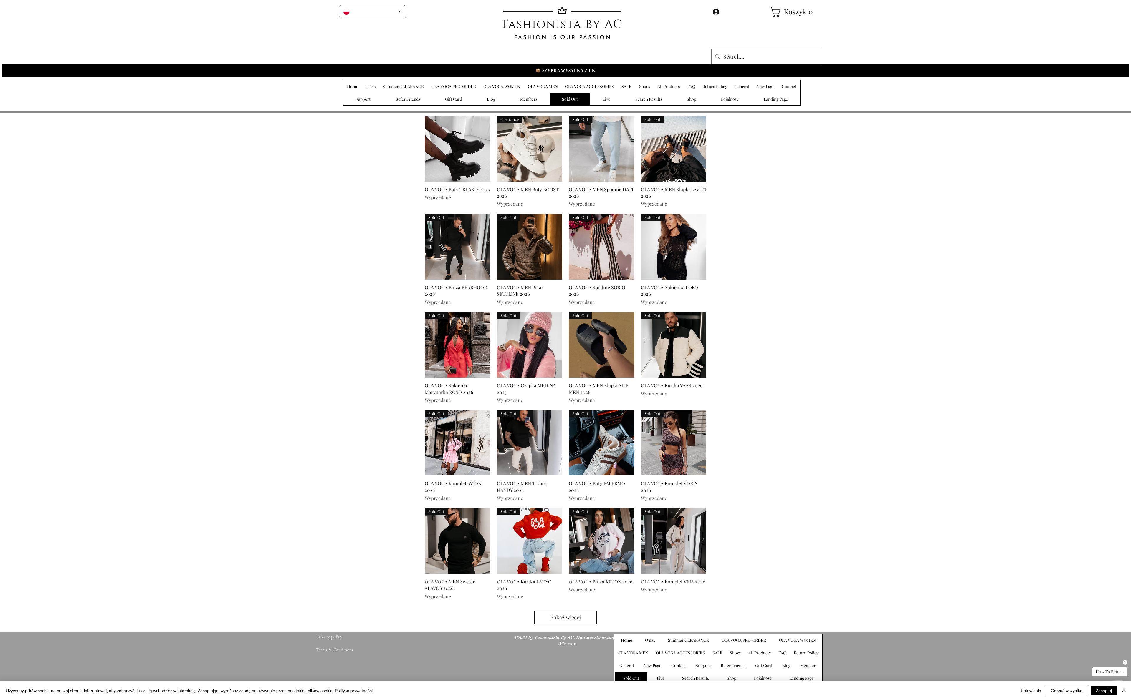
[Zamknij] (1123, 690)
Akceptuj (1104, 691)
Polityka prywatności (354, 691)
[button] (792, 12)
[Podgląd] (457, 149)
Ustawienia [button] (1031, 691)
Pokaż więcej (565, 617)
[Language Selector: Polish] (372, 11)
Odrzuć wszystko (1066, 691)
